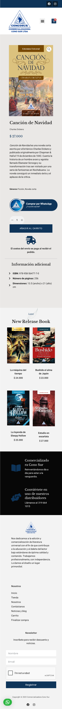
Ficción (21, 189)
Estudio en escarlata (43, 434)
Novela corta (30, 189)
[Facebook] (49, 4)
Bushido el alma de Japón (43, 371)
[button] (42, 21)
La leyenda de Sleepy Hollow (18, 433)
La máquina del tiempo (18, 371)
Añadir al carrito (31, 228)
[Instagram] (55, 4)
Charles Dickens (17, 129)
